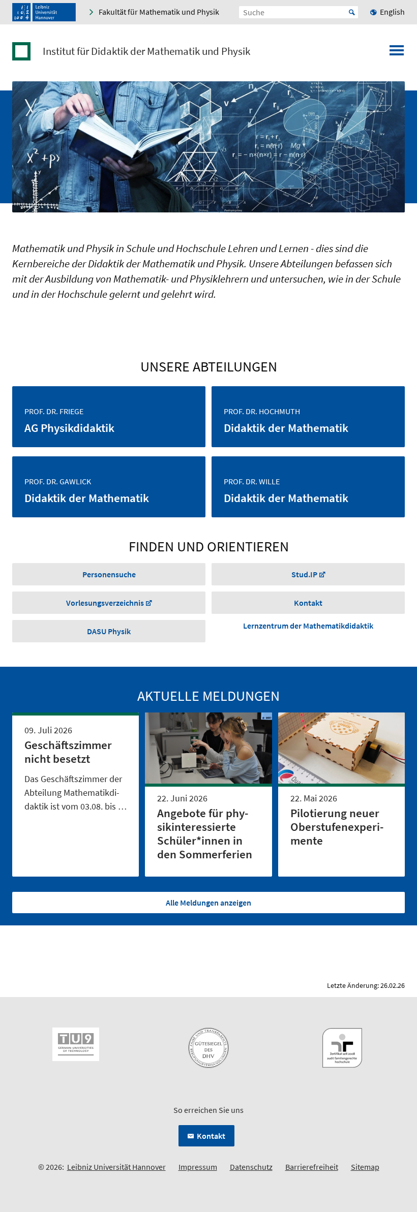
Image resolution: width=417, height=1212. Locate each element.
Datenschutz (251, 1167)
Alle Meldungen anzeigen (208, 902)
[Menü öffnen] (397, 53)
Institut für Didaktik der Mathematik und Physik (146, 51)
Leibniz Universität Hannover (116, 1167)
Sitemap (365, 1167)
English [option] (392, 12)
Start (352, 12)
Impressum (197, 1167)
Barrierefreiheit (311, 1167)
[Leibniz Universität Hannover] (44, 12)
